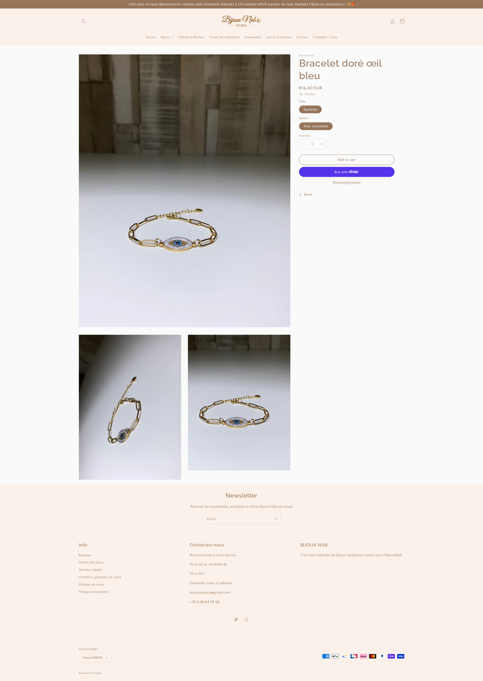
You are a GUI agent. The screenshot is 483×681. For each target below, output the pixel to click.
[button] (83, 21)
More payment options (347, 182)
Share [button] (308, 194)
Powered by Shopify (90, 673)
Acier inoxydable (316, 126)
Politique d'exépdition (94, 592)
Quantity (304, 135)
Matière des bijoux (91, 562)
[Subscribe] (275, 519)
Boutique (85, 555)
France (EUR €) (93, 657)
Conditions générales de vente (100, 577)
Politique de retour (92, 584)
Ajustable (310, 109)
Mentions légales (90, 569)
